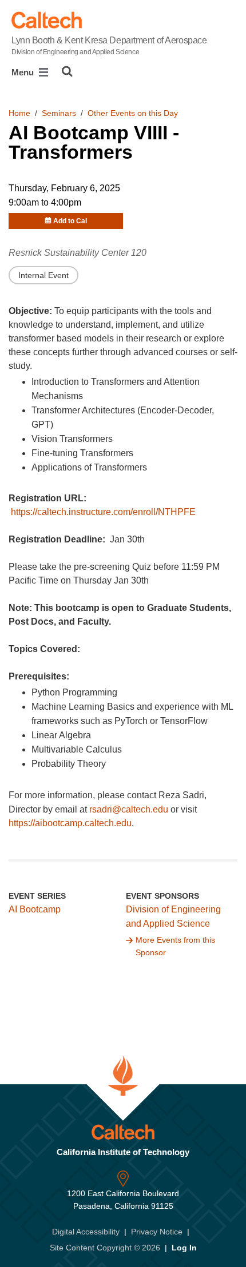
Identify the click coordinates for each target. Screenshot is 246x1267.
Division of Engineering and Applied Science (173, 916)
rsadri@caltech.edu (128, 809)
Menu (23, 72)
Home (19, 113)
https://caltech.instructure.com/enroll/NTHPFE (103, 512)
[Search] (67, 71)
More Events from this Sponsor (175, 946)
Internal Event (43, 275)
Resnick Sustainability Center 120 (77, 253)
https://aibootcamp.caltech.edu (70, 823)
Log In (184, 1247)
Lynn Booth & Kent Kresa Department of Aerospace (109, 45)
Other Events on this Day (133, 113)
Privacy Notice (156, 1231)
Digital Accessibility (86, 1231)
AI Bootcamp (35, 909)
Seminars (59, 113)
